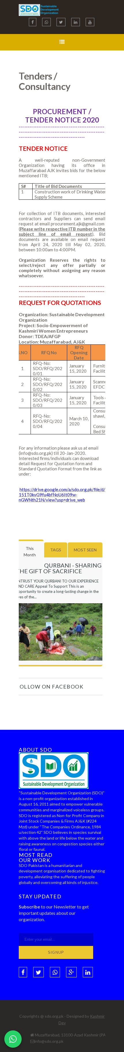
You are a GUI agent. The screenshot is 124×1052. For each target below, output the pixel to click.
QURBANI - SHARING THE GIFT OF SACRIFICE (59, 568)
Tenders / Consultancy (45, 81)
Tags (55, 549)
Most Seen (85, 549)
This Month (30, 551)
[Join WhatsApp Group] (13, 1039)
